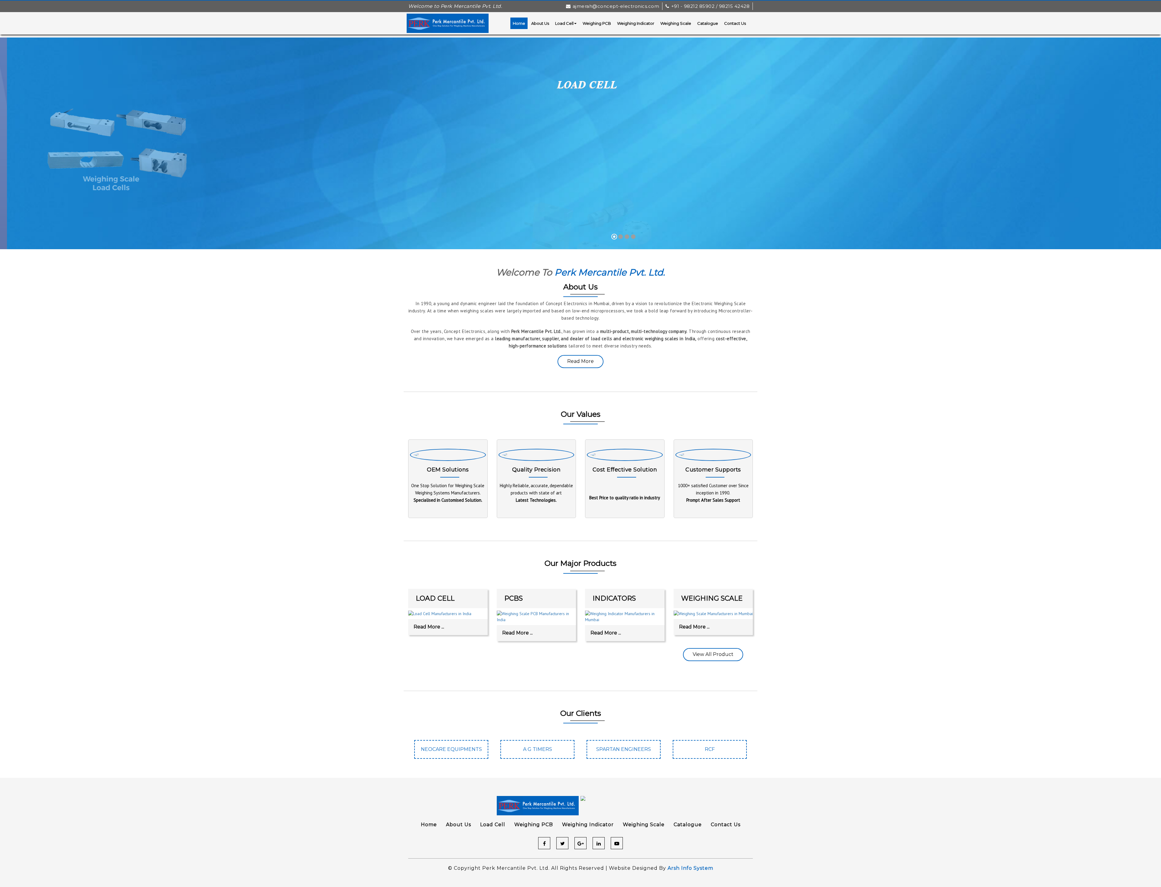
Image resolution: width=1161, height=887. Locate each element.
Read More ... (429, 627)
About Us (540, 23)
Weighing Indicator (635, 23)
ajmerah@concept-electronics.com (616, 6)
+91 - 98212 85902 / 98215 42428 (710, 6)
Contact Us (735, 23)
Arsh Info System (690, 868)
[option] (451, 752)
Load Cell (564, 23)
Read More (580, 361)
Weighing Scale (675, 23)
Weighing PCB (597, 23)
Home (519, 23)
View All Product (713, 654)
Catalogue (707, 23)
